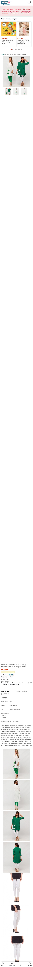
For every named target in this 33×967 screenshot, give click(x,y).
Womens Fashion (14, 684)
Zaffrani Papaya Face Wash (7, 42)
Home (2, 54)
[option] (16, 71)
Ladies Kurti (5, 684)
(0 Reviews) (5, 694)
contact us (5, 13)
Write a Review (21, 691)
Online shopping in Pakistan (8, 725)
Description (5, 691)
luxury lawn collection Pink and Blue (23, 42)
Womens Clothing (11, 683)
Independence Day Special (25, 683)
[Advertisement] (16, 651)
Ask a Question (5, 679)
